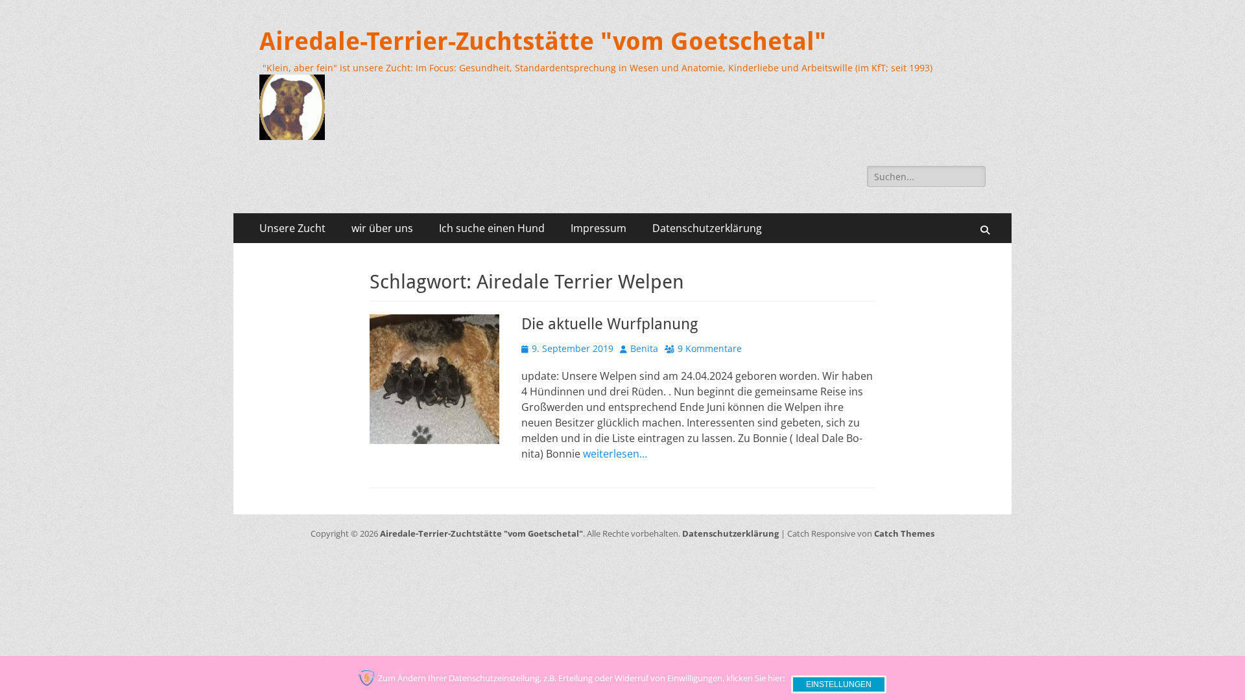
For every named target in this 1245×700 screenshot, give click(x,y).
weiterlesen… (615, 454)
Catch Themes (904, 533)
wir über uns (382, 228)
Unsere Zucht (292, 228)
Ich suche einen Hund (492, 228)
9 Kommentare (710, 348)
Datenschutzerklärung (707, 228)
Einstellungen (839, 684)
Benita (644, 348)
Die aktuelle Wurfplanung (609, 324)
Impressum (598, 228)
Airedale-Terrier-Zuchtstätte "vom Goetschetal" (542, 41)
